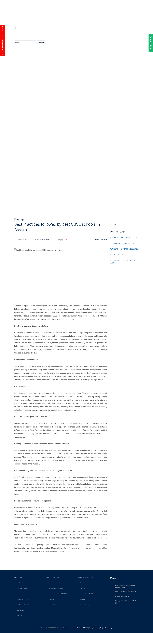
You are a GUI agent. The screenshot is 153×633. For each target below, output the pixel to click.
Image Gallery (28, 203)
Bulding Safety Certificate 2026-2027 (123, 262)
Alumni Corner (24, 210)
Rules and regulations (55, 583)
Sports (26, 136)
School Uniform (29, 103)
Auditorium (27, 170)
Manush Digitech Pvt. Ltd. (80, 628)
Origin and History (30, 55)
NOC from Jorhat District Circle (123, 237)
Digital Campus (29, 159)
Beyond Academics (26, 129)
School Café (28, 177)
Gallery (26, 192)
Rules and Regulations (32, 85)
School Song (28, 147)
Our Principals (28, 77)
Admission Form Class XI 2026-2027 (124, 249)
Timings (26, 92)
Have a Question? (30, 110)
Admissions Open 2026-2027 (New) (37, 96)
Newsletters (24, 9)
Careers (22, 13)
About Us (22, 51)
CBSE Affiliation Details (32, 88)
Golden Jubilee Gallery (24, 605)
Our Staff (51, 599)
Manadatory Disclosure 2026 (122, 243)
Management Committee (33, 73)
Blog (20, 17)
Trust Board (27, 70)
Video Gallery (28, 207)
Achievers (27, 125)
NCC (25, 133)
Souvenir (26, 188)
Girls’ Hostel (28, 181)
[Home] (76, 220)
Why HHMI (23, 5)
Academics (23, 114)
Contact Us (23, 20)
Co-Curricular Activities (32, 140)
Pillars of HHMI (29, 59)
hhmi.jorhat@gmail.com (122, 596)
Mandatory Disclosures (32, 107)
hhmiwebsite (46, 239)
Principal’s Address (31, 66)
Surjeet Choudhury (106, 628)
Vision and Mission (30, 62)
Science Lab (28, 166)
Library (26, 155)
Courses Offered (30, 118)
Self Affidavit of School (120, 255)
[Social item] (15, 215)
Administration (24, 81)
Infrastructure (24, 151)
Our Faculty (27, 122)
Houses (26, 144)
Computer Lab (28, 162)
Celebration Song (30, 196)
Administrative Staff (31, 99)
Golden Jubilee (25, 184)
